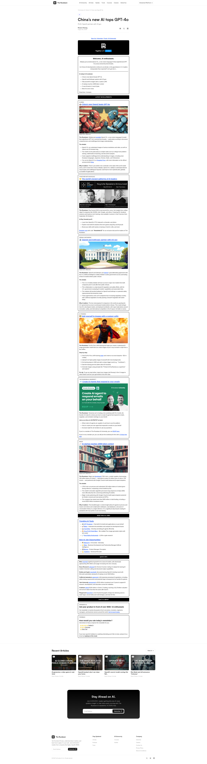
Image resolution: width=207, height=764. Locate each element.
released (91, 567)
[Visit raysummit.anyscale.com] (103, 47)
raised (87, 587)
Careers (116, 3)
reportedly (93, 572)
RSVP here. (116, 431)
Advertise (123, 3)
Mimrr (85, 526)
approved (95, 577)
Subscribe (117, 711)
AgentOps (87, 529)
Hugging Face (101, 160)
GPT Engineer (88, 524)
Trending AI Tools (86, 521)
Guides (97, 3)
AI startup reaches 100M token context (98, 444)
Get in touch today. (114, 612)
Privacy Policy (139, 748)
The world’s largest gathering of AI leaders (99, 179)
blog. (92, 162)
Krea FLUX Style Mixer (91, 531)
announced (92, 582)
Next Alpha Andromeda (91, 535)
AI (90, 10)
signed (106, 272)
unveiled (98, 137)
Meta (85, 545)
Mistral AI (87, 542)
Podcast (95, 742)
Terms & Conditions (141, 750)
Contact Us (139, 745)
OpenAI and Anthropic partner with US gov (99, 240)
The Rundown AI (81, 10)
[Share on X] (123, 28)
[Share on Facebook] (120, 28)
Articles (91, 3)
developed (98, 476)
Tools (103, 3)
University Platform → (146, 3)
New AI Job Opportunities (90, 540)
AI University (83, 3)
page (102, 355)
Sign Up (93, 38)
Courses (109, 3)
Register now (83, 230)
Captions (87, 551)
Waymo (86, 549)
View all (151, 650)
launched (90, 593)
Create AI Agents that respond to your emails (101, 382)
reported (85, 561)
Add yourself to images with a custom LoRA (100, 316)
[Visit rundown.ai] (103, 397)
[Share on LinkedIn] (127, 28)
